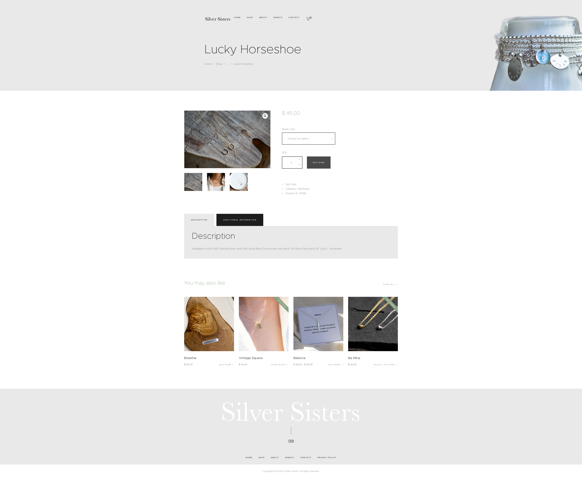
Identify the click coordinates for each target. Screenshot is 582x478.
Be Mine (354, 358)
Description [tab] (199, 220)
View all (389, 284)
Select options (384, 364)
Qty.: (284, 152)
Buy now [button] (225, 364)
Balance (299, 358)
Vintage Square (251, 358)
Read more (278, 364)
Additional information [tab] (239, 220)
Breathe (190, 358)
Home (208, 64)
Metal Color (288, 129)
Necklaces (304, 188)
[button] (265, 116)
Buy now (319, 162)
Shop (219, 64)
